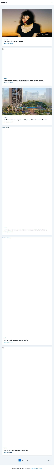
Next (49, 460)
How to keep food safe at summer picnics (16, 340)
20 (27, 460)
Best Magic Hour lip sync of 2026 (13, 41)
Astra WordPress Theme (36, 468)
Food (5, 337)
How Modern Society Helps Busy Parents (16, 450)
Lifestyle (5, 78)
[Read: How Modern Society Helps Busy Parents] (27, 396)
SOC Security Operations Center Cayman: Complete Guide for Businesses (25, 230)
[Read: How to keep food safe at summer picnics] (27, 286)
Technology (6, 39)
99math (4, 2)
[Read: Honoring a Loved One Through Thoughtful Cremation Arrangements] (27, 62)
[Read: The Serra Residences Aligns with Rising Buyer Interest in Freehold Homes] (27, 101)
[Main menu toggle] (51, 2)
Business (5, 117)
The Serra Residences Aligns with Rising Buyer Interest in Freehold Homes (25, 120)
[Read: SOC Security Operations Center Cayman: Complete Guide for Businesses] (27, 176)
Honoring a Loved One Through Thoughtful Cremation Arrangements (24, 80)
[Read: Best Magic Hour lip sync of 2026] (27, 23)
